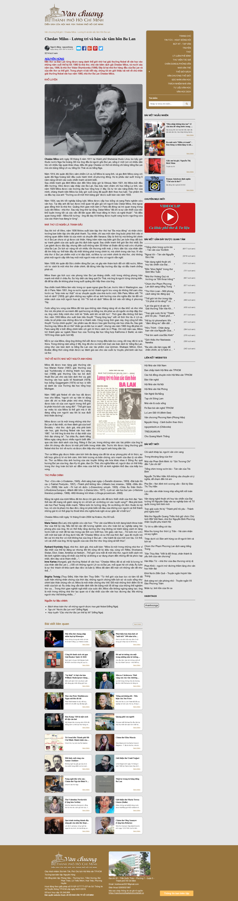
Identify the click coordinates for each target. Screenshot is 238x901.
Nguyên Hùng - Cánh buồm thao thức (163, 422)
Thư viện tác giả (182, 60)
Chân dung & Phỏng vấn (178, 64)
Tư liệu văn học (182, 88)
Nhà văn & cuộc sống (155, 403)
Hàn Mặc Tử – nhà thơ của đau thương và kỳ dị (168, 561)
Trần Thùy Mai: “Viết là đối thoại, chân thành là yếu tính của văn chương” (168, 555)
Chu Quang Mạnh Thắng (157, 436)
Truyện (187, 48)
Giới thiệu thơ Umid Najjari (127, 758)
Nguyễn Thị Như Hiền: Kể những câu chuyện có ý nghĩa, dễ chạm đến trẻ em (169, 477)
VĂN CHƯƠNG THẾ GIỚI (179, 76)
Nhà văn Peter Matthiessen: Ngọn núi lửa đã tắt (76, 697)
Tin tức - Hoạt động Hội (177, 40)
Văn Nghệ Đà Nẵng (154, 394)
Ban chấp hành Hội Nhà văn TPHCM (162, 370)
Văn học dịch (184, 91)
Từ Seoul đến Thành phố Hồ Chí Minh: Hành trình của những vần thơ (77, 738)
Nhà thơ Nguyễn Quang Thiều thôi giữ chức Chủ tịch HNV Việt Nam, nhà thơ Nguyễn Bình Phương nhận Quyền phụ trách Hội (169, 519)
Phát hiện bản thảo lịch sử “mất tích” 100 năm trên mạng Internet (127, 635)
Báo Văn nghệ (151, 379)
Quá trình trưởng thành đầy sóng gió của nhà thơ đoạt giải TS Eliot (77, 821)
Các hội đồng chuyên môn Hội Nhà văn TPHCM (168, 375)
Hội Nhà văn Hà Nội (154, 384)
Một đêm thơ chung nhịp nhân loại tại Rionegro (75, 635)
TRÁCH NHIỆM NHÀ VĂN (179, 84)
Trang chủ (185, 36)
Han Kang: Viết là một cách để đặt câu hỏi (76, 718)
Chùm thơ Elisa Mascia (125, 737)
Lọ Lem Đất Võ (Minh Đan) (157, 412)
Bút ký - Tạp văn (182, 44)
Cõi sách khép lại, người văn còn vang (164, 452)
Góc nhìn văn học (181, 80)
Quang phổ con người (125, 717)
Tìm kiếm (153, 98)
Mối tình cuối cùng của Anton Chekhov (74, 759)
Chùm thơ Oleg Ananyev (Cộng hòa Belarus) (126, 821)
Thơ (188, 52)
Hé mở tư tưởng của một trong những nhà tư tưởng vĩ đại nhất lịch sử (128, 655)
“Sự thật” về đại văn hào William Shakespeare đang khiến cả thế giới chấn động (76, 676)
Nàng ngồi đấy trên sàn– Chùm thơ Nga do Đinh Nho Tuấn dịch (77, 780)
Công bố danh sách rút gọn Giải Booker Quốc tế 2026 (76, 655)
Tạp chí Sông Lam (153, 398)
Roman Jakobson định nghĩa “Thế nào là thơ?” (178, 180)
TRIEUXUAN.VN (152, 431)
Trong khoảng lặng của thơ (158, 456)
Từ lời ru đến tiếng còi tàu (157, 526)
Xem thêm (137, 624)
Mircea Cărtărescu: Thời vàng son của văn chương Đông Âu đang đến (126, 676)
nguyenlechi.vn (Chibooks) (157, 427)
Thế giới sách (183, 72)
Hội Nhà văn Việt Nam (155, 365)
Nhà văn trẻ (184, 68)
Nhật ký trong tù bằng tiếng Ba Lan (127, 780)
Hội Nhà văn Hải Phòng (156, 389)
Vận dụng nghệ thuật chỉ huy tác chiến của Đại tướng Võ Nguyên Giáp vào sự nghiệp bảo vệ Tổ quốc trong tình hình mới (169, 501)
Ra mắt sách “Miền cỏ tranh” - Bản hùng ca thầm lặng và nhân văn (179, 143)
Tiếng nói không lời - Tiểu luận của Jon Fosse (127, 697)
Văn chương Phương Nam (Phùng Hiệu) (164, 417)
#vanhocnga (151, 605)
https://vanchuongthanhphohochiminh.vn (126, 893)
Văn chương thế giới (54, 32)
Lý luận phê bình (182, 56)
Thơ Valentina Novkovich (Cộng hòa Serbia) (76, 801)
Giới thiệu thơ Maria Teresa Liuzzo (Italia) (127, 801)
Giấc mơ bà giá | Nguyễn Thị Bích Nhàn (178, 162)
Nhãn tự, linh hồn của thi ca (158, 588)
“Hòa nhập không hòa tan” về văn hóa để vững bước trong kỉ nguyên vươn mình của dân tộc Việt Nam (179, 125)
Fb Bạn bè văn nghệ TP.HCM (158, 408)
